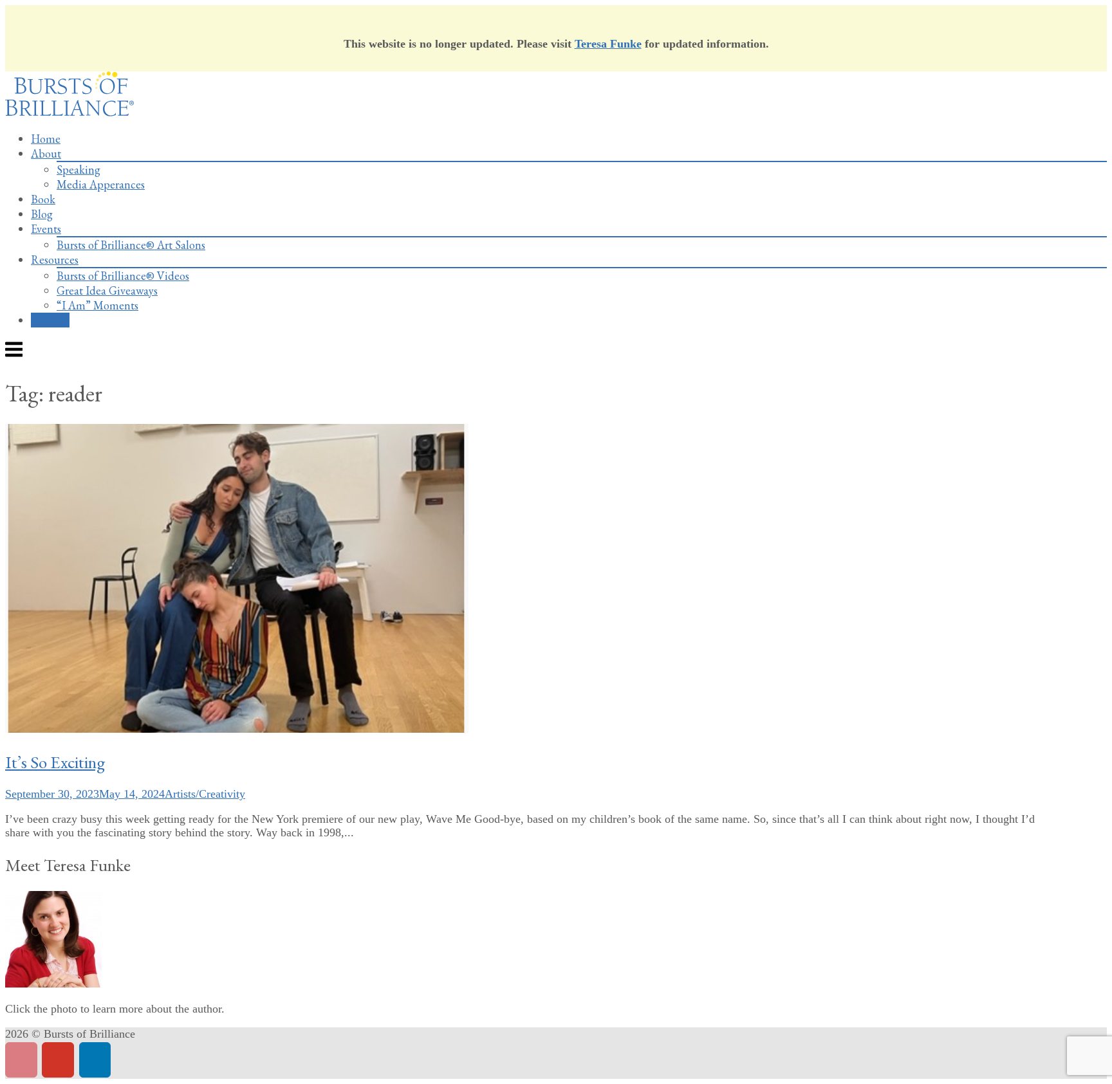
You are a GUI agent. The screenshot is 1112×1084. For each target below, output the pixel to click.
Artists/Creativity (205, 793)
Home (45, 138)
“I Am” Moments (97, 305)
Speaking (78, 169)
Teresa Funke (608, 43)
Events (46, 228)
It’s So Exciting (55, 762)
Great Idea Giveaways (107, 290)
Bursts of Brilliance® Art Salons (131, 244)
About (46, 153)
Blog (42, 214)
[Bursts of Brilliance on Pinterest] (21, 1060)
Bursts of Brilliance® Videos (123, 275)
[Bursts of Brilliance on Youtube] (58, 1060)
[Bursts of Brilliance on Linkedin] (95, 1060)
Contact (50, 320)
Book (43, 199)
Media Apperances (101, 184)
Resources (55, 259)
